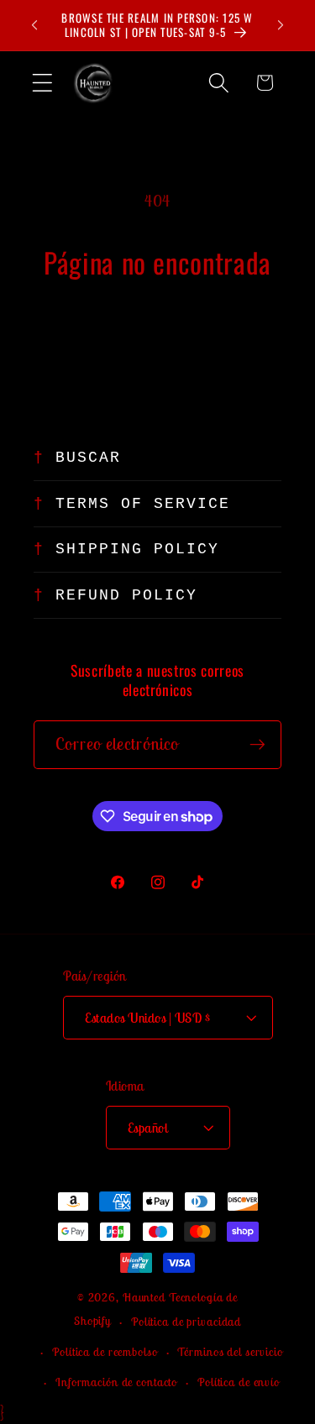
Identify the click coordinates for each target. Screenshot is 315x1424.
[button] (42, 83)
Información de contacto (116, 1382)
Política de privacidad (186, 1321)
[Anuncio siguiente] (280, 25)
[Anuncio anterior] (34, 25)
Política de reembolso (104, 1351)
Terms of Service (142, 503)
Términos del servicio (229, 1351)
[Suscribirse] (257, 744)
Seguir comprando (158, 337)
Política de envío (238, 1382)
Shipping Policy (137, 549)
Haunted (144, 1297)
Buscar (88, 457)
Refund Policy (126, 595)
